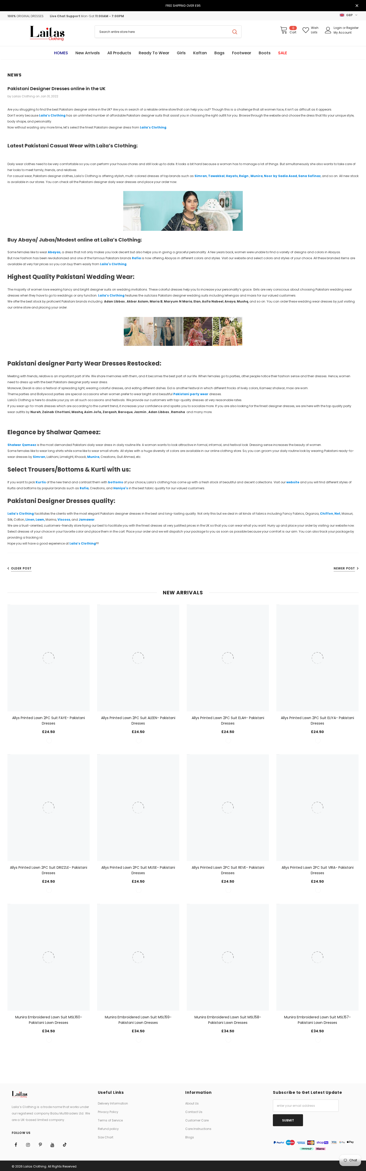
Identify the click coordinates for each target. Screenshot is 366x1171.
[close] (356, 5)
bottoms (116, 482)
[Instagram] (28, 1144)
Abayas (54, 252)
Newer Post (344, 568)
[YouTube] (52, 1144)
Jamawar (87, 519)
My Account (343, 32)
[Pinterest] (40, 1144)
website (292, 482)
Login (338, 28)
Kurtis (41, 482)
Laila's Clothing (113, 264)
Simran (200, 176)
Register (352, 28)
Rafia (136, 258)
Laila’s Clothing (52, 115)
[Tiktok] (65, 1144)
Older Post (21, 568)
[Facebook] (16, 1144)
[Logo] (47, 33)
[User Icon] (328, 30)
